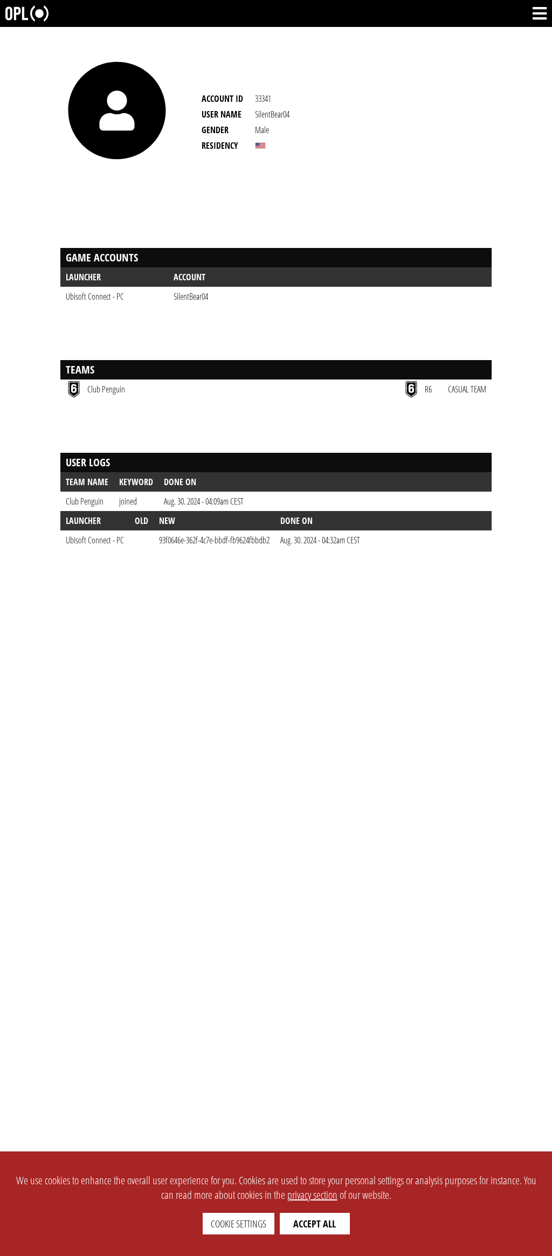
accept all (314, 1223)
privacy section (312, 1195)
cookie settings (238, 1223)
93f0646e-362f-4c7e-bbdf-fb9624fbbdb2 (214, 540)
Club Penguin (85, 501)
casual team (467, 389)
